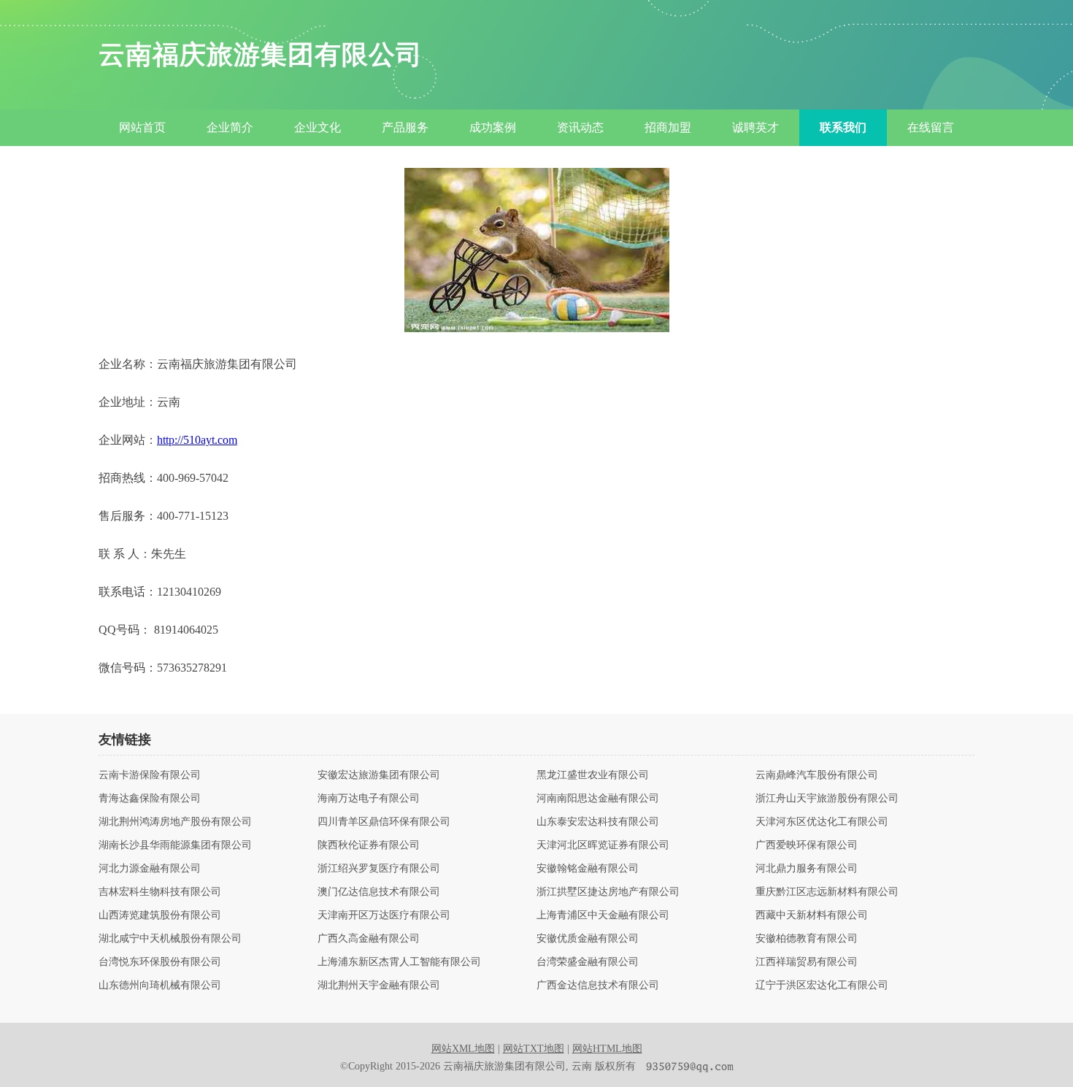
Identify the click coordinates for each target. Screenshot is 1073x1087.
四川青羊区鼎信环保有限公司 (384, 822)
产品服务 (405, 127)
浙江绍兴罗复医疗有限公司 (379, 869)
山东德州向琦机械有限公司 (160, 985)
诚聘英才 (755, 127)
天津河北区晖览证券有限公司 (602, 845)
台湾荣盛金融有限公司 (587, 962)
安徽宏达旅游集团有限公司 (379, 775)
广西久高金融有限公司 (369, 939)
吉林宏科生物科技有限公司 (160, 892)
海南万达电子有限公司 (369, 799)
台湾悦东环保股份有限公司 (160, 962)
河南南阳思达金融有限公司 (597, 799)
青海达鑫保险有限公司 (150, 799)
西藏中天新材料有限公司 (811, 915)
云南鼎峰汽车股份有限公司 (816, 775)
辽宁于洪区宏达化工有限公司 (821, 985)
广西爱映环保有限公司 (806, 845)
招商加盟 (668, 127)
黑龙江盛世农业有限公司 (592, 775)
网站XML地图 (463, 1048)
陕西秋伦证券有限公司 (369, 845)
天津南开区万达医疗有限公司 (384, 915)
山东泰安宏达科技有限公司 (597, 822)
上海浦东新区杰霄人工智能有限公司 (399, 962)
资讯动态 (580, 127)
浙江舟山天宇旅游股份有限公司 (827, 799)
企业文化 (317, 127)
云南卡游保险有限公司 (150, 775)
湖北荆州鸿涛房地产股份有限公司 (175, 822)
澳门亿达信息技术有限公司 (379, 892)
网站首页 (142, 127)
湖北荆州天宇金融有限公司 (379, 985)
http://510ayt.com (197, 440)
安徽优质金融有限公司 (587, 939)
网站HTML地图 (607, 1048)
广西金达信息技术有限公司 (597, 985)
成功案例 (492, 127)
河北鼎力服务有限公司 (806, 869)
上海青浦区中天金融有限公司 (602, 915)
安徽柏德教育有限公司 (806, 939)
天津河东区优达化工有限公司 (821, 822)
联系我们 (843, 127)
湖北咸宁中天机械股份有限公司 (170, 939)
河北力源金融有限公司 (150, 869)
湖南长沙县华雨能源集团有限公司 (175, 845)
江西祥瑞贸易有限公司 (806, 962)
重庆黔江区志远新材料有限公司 (827, 892)
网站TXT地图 (533, 1048)
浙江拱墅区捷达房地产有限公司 (608, 892)
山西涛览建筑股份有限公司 (160, 915)
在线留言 (930, 127)
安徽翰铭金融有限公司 (587, 869)
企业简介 (230, 127)
